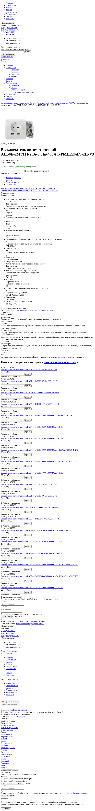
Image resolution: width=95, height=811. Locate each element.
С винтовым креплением (42, 310)
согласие (10, 621)
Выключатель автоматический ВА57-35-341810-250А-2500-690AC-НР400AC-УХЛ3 (36, 415)
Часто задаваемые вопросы (22, 92)
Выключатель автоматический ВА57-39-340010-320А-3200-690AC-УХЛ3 (32, 438)
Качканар (5, 752)
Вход (3, 28)
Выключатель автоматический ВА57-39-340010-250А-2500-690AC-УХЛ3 (32, 427)
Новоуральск (6, 734)
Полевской (5, 745)
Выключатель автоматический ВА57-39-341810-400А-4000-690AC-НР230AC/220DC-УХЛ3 (39, 450)
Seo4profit (21, 716)
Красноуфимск (7, 754)
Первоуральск (7, 730)
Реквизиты (15, 70)
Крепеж (9, 688)
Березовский (6, 743)
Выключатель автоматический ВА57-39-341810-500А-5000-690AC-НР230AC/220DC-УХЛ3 (39, 461)
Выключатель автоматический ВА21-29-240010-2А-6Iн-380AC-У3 (29, 370)
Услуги (9, 10)
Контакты (10, 19)
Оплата (14, 88)
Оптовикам (11, 14)
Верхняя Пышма (8, 736)
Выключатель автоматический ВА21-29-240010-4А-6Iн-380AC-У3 (29, 381)
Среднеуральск (7, 763)
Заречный (5, 761)
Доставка (15, 85)
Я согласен (6, 809)
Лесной (4, 750)
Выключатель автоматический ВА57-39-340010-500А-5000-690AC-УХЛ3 (32, 473)
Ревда (3, 741)
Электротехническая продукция (15, 103)
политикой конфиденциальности (30, 624)
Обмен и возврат (18, 90)
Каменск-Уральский (9, 728)
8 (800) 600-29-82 (8, 34)
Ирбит (3, 759)
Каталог (9, 7)
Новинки (10, 695)
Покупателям (11, 12)
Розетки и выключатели (58, 103)
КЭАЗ (73, 103)
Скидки (9, 16)
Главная (9, 3)
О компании (11, 5)
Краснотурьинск (8, 748)
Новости (14, 76)
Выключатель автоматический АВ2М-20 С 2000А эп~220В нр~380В (30, 392)
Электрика (42, 103)
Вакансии (15, 74)
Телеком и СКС (12, 692)
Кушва (4, 765)
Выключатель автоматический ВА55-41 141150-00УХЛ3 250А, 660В (30, 404)
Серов (3, 732)
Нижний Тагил (7, 725)
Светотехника (12, 686)
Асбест (4, 739)
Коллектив (15, 72)
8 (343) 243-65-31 (8, 32)
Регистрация (12, 28)
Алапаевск (5, 756)
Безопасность (11, 690)
